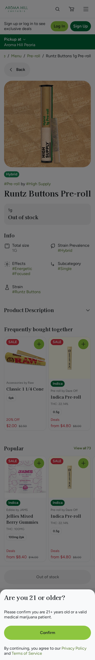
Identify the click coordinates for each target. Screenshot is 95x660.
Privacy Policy (74, 648)
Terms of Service (27, 653)
